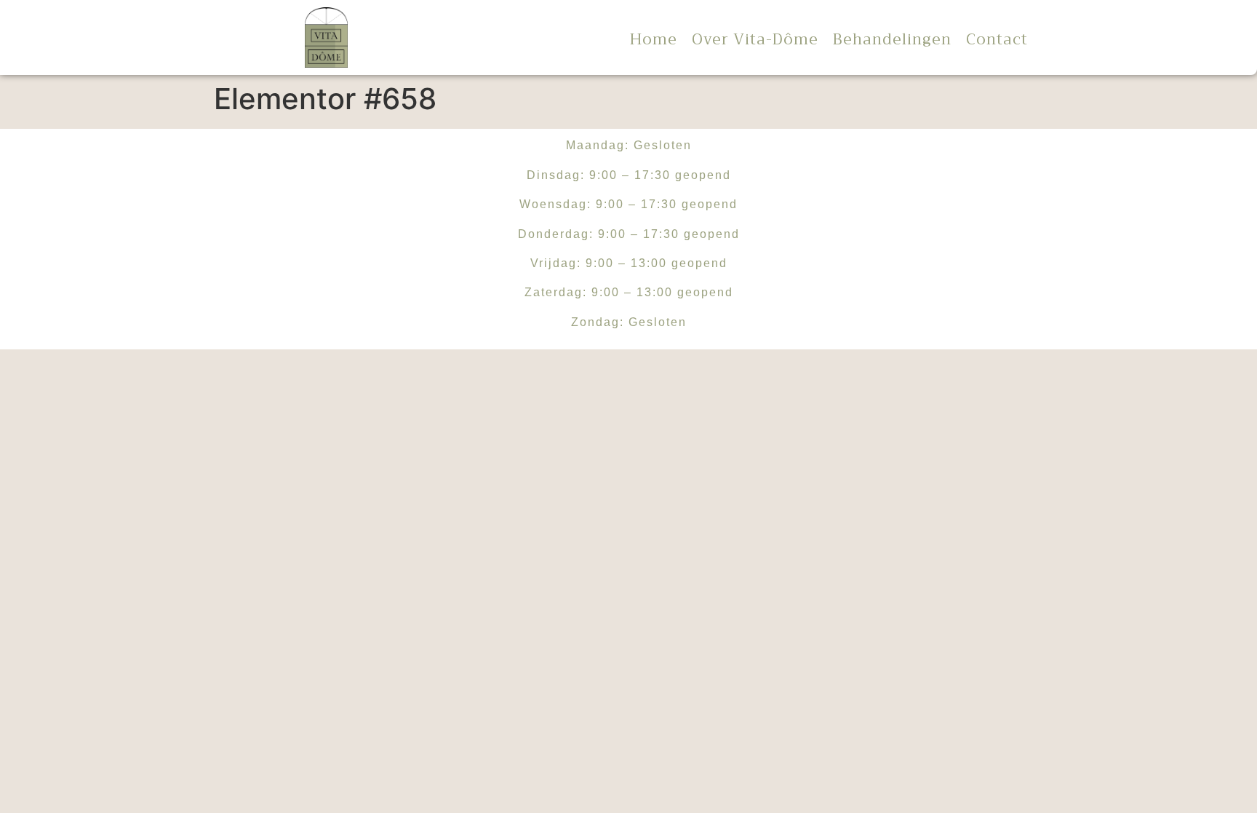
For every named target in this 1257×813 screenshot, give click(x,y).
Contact (997, 39)
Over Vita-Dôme (755, 39)
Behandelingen (892, 39)
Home (653, 39)
